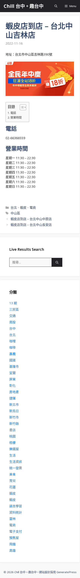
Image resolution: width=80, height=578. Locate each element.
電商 (33, 207)
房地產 (14, 392)
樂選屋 (14, 449)
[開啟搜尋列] (56, 6)
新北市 (14, 404)
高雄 (12, 550)
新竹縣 (14, 423)
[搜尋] (57, 262)
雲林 (12, 519)
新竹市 (14, 417)
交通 (12, 316)
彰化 (12, 385)
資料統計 (15, 512)
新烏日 (14, 411)
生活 (12, 455)
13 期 (13, 303)
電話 (13, 113)
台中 (12, 328)
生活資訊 (15, 462)
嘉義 (12, 354)
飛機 (12, 544)
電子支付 (15, 531)
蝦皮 (23, 207)
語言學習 (15, 506)
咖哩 (12, 341)
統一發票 (15, 468)
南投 (12, 322)
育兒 (12, 481)
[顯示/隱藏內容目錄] (21, 107)
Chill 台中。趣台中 (24, 6)
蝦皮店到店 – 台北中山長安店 (31, 225)
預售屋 (14, 538)
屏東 (12, 379)
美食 (12, 474)
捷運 (12, 398)
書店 (12, 430)
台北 (14, 207)
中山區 (15, 213)
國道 (12, 360)
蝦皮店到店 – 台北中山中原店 (31, 219)
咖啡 (12, 347)
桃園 (12, 436)
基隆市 (14, 366)
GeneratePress (66, 572)
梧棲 (12, 442)
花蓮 (12, 487)
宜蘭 (12, 373)
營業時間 (16, 117)
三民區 (14, 309)
